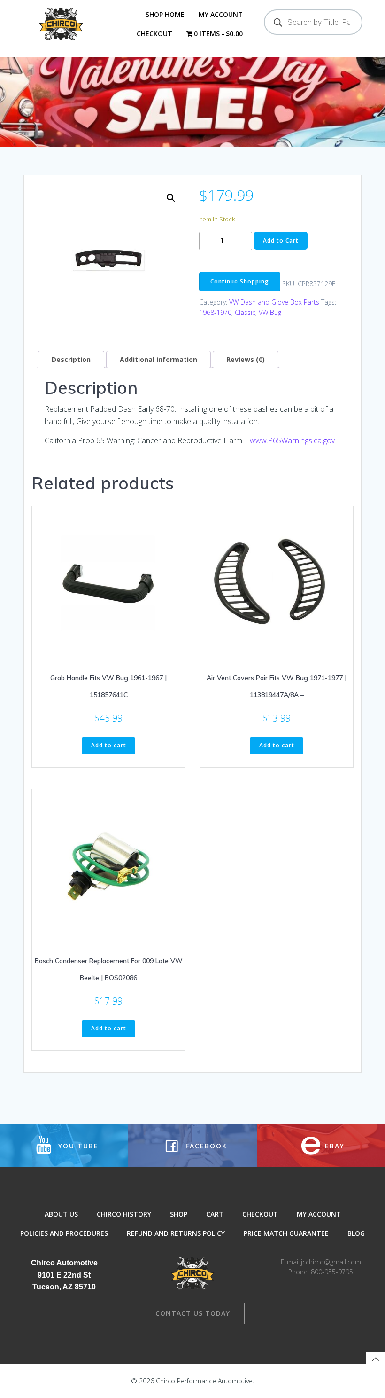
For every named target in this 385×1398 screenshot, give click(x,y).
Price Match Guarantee (286, 1233)
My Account (221, 14)
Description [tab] (71, 359)
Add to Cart (281, 240)
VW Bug (270, 312)
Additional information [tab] (158, 359)
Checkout (154, 33)
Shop (178, 1214)
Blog (356, 1233)
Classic (245, 312)
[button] (170, 197)
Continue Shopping (239, 281)
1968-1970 (215, 312)
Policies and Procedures (64, 1233)
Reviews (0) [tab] (245, 359)
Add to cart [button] (108, 745)
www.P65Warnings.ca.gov (292, 440)
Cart (214, 1214)
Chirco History (124, 1214)
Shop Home (165, 14)
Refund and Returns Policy (176, 1233)
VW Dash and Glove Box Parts (274, 302)
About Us (61, 1214)
